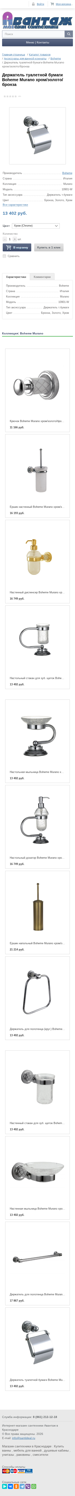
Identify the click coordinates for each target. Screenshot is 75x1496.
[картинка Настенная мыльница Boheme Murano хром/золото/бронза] (37, 1172)
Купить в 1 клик (48, 247)
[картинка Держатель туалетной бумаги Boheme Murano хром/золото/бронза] (37, 1343)
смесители (40, 1454)
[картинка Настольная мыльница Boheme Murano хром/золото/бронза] (37, 735)
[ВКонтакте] (10, 1486)
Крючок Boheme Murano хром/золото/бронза (38, 421)
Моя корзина (63, 4)
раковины (23, 1454)
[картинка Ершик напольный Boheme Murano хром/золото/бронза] (37, 906)
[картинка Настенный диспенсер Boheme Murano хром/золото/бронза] (37, 555)
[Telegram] (22, 1486)
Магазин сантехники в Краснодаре (26, 1446)
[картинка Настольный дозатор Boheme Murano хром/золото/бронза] (37, 821)
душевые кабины (56, 1450)
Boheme (67, 173)
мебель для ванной (27, 1450)
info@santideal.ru (23, 1438)
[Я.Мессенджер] (4, 1486)
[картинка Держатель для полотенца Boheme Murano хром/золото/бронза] (37, 1257)
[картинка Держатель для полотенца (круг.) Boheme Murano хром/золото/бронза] (37, 992)
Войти (40, 4)
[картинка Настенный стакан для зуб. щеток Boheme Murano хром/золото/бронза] (37, 1086)
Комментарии (42, 277)
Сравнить (14, 256)
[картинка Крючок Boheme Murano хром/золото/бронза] (37, 384)
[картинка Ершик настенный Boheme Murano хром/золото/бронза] (37, 470)
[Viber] (27, 1486)
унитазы (8, 1454)
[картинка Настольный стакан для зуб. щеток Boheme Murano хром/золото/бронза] (37, 641)
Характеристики (16, 277)
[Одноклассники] (16, 1486)
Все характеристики (15, 204)
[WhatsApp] (33, 1486)
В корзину (20, 247)
